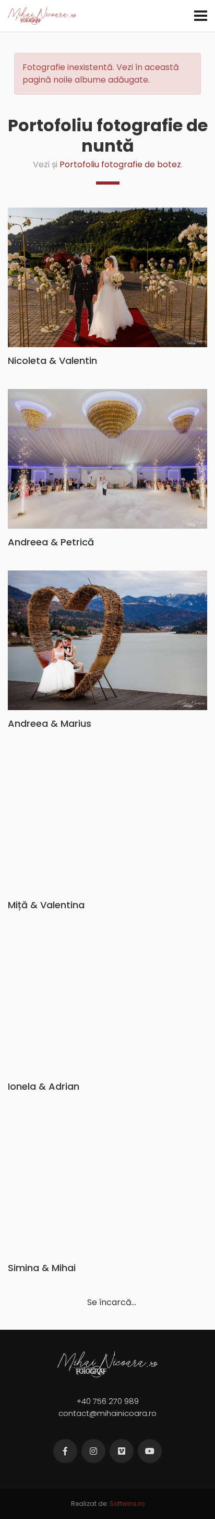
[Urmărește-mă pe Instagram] (93, 1451)
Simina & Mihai (42, 1267)
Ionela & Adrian (43, 1086)
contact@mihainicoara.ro (107, 1413)
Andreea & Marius (49, 723)
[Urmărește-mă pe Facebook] (65, 1451)
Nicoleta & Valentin (52, 360)
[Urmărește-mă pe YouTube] (150, 1451)
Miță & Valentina (46, 904)
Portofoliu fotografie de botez (120, 164)
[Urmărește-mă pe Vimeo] (122, 1451)
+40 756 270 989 (107, 1401)
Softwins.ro (127, 1503)
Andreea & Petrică (51, 542)
